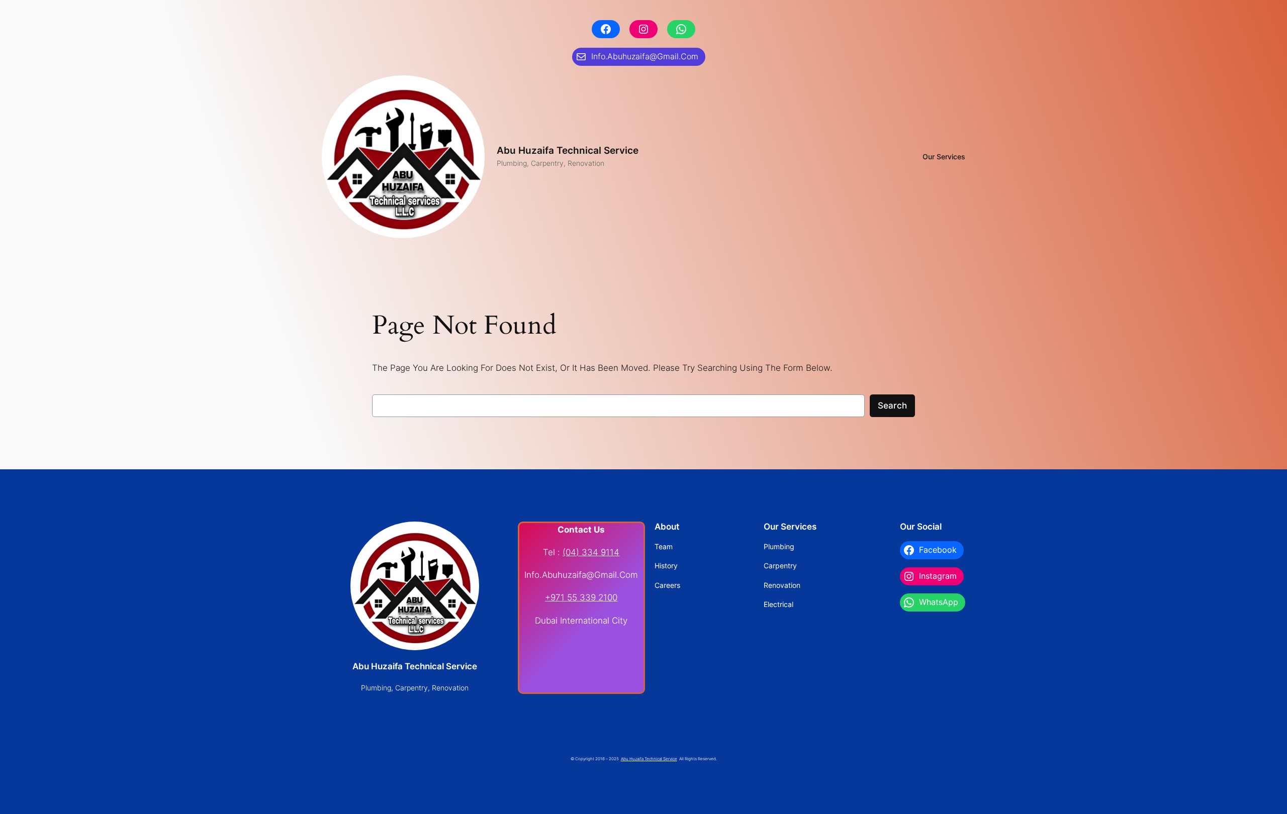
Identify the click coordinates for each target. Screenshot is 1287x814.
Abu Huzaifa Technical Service (567, 150)
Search (892, 405)
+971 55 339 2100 (581, 597)
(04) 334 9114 (591, 552)
